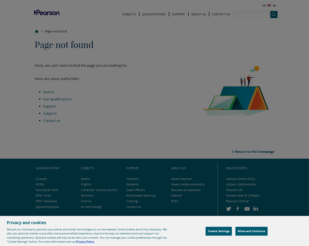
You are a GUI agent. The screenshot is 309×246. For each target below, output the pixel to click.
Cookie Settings (219, 231)
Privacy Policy (85, 241)
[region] (154, 231)
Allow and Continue (251, 231)
